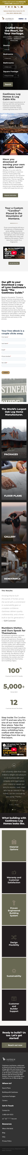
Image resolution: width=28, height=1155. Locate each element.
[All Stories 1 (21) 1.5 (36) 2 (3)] (9, 49)
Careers (4, 1100)
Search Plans (6, 1088)
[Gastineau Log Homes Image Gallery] (14, 521)
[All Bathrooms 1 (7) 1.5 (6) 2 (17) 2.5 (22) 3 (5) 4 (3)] (9, 67)
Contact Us (5, 1110)
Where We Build (7, 1128)
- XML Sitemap (8, 1150)
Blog (3, 1133)
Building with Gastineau (10, 1092)
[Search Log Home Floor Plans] (14, 480)
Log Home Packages (8, 1096)
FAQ (3, 1137)
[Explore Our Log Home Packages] (14, 438)
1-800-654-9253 (7, 1114)
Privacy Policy (7, 1141)
